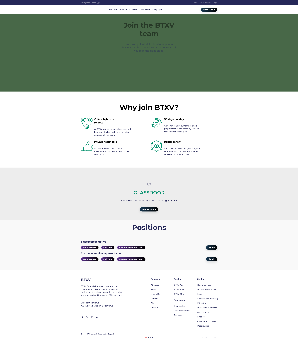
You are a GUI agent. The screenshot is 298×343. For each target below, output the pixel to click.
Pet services (203, 326)
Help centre (179, 306)
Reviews (178, 315)
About (196, 2)
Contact (154, 308)
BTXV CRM (179, 294)
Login (215, 2)
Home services (204, 285)
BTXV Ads (178, 285)
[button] (90, 2)
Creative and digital (206, 321)
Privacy (207, 337)
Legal (200, 294)
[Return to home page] (88, 9)
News (153, 289)
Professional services (207, 308)
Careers (154, 299)
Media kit (155, 294)
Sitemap (214, 337)
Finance (201, 317)
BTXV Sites (179, 289)
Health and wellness (206, 289)
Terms (200, 337)
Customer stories (182, 311)
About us (155, 285)
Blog (202, 2)
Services (208, 2)
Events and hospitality (207, 299)
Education (202, 303)
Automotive (203, 312)
